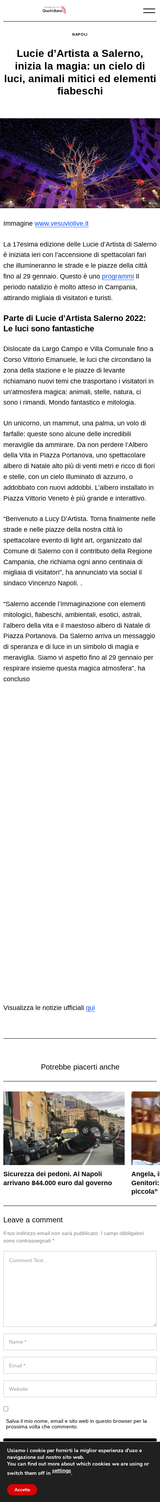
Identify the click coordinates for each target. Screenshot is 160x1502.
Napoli (80, 34)
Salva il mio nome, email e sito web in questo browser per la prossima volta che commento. (76, 1423)
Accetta (22, 1490)
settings (61, 1470)
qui (90, 1007)
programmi (118, 276)
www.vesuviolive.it (62, 223)
